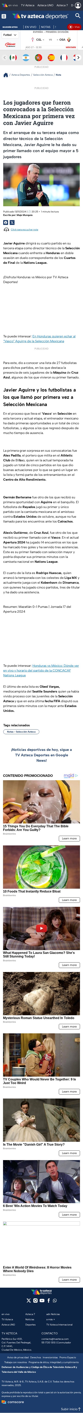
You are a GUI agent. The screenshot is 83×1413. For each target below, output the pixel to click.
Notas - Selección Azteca (21, 731)
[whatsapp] (55, 1301)
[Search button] (78, 16)
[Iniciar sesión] (78, 5)
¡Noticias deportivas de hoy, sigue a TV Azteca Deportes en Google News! (41, 755)
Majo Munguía (24, 215)
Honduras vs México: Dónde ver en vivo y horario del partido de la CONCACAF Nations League (41, 670)
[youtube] (42, 1302)
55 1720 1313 (48, 1342)
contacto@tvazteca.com (55, 1339)
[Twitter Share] (12, 222)
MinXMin (71, 47)
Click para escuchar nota (24, 229)
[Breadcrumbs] (7, 74)
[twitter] (28, 1302)
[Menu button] (4, 16)
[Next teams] (78, 58)
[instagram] (35, 1302)
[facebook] (48, 1302)
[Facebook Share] (5, 222)
